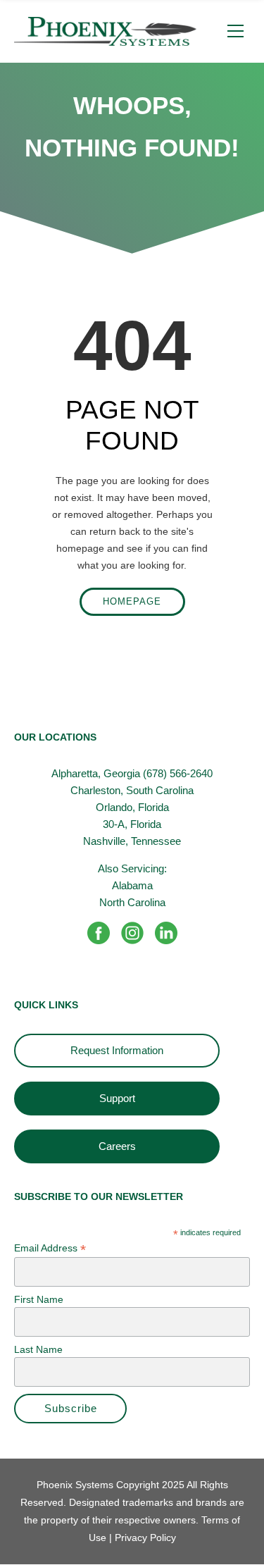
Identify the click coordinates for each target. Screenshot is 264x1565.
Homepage (132, 601)
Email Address (50, 1248)
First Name (38, 1299)
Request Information (116, 1050)
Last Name (38, 1349)
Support (117, 1098)
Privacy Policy (144, 1537)
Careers (117, 1146)
